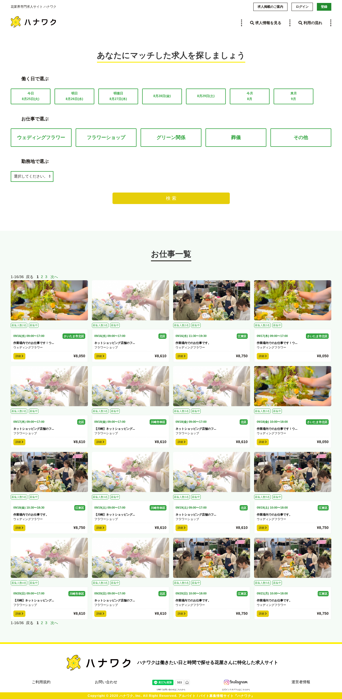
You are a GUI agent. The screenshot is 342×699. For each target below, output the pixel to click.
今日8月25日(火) (30, 96)
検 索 (171, 198)
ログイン (302, 7)
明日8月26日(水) (74, 96)
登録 (324, 7)
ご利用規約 (41, 682)
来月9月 (293, 96)
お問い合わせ (106, 682)
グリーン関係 (171, 137)
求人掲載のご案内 (270, 7)
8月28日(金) (162, 96)
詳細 (18, 356)
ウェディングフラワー (41, 137)
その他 (301, 137)
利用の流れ (312, 23)
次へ (54, 277)
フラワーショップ (106, 137)
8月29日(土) (206, 96)
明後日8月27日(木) (118, 96)
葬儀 (236, 137)
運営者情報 (301, 682)
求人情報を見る (267, 23)
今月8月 (250, 96)
